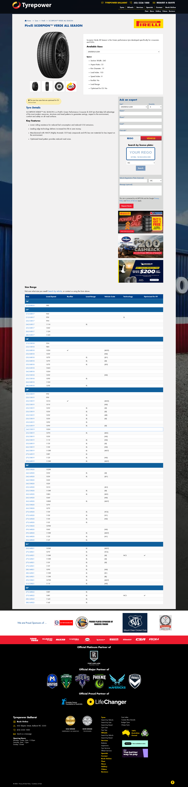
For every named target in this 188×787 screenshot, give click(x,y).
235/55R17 (30, 321)
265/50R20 (30, 505)
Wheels (130, 7)
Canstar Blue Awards (128, 720)
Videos (164, 11)
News (152, 11)
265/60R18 (30, 382)
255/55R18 (30, 375)
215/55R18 (30, 343)
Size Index (124, 717)
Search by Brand (106, 725)
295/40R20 (30, 529)
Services (139, 7)
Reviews (172, 11)
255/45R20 (30, 487)
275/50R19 (30, 458)
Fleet (146, 11)
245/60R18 (30, 372)
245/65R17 (30, 324)
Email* (122, 124)
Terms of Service (132, 201)
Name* (122, 111)
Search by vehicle (55, 291)
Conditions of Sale (37, 784)
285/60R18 (30, 386)
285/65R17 (30, 335)
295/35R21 (30, 580)
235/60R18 (30, 350)
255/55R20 (30, 491)
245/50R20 (30, 480)
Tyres (122, 7)
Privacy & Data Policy (25, 784)
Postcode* (123, 130)
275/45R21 (30, 555)
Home (29, 21)
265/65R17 (30, 331)
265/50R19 (30, 447)
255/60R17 (30, 328)
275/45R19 (30, 454)
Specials (149, 7)
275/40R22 (30, 592)
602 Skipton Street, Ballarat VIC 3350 (31, 726)
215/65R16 (30, 305)
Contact (159, 7)
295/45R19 (30, 461)
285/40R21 (30, 570)
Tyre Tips (104, 730)
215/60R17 (30, 314)
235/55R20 (30, 469)
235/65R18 (30, 368)
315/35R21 (30, 584)
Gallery (158, 11)
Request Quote (127, 206)
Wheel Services (106, 751)
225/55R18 (30, 347)
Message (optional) (126, 184)
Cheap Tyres (125, 725)
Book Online (170, 7)
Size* (121, 104)
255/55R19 (30, 440)
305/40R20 (30, 537)
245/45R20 (30, 473)
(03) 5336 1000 (141, 2)
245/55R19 (30, 429)
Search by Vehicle (107, 720)
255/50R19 (30, 433)
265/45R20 (30, 494)
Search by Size (106, 722)
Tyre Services (105, 748)
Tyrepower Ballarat (115, 2)
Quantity (152, 104)
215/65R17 (30, 317)
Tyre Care (104, 728)
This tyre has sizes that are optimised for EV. (43, 101)
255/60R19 (30, 444)
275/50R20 (30, 526)
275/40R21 (30, 552)
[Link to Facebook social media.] (172, 782)
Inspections (104, 746)
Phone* (122, 117)
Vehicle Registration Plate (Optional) (132, 178)
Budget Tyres (125, 722)
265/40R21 (30, 548)
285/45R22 (30, 599)
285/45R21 (30, 573)
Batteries (104, 743)
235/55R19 (30, 401)
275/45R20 (30, 512)
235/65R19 (30, 422)
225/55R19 (30, 394)
